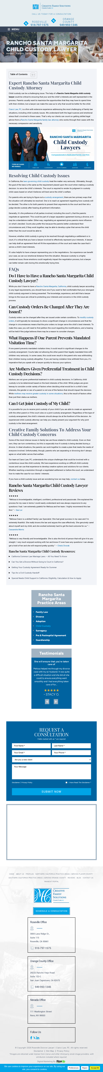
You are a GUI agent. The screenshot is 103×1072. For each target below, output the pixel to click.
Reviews (71, 878)
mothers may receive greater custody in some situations (38, 393)
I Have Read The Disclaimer (80, 782)
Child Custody (43, 626)
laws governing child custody (36, 181)
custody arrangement (54, 197)
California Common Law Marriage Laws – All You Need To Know (39, 556)
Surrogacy (41, 630)
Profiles (30, 874)
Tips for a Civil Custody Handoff (25, 572)
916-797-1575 (39, 25)
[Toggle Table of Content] (31, 75)
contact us (75, 479)
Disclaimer (16, 782)
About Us (20, 874)
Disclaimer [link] (38, 1051)
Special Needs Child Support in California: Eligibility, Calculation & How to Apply (46, 578)
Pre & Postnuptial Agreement (51, 635)
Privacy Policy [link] (63, 1051)
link (37, 1037)
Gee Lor (19, 510)
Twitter (34, 1037)
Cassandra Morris (16, 529)
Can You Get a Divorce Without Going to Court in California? (37, 562)
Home (11, 874)
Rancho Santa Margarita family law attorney (40, 120)
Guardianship (43, 640)
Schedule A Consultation (51, 911)
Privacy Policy (26, 782)
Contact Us (88, 878)
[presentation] (47, 701)
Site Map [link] (50, 1051)
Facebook (31, 1037)
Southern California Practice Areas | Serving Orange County (37, 878)
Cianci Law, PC (15, 109)
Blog (79, 878)
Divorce (40, 616)
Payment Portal (51, 881)
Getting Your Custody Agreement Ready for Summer (34, 567)
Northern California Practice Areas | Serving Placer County (64, 874)
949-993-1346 (69, 25)
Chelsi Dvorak (63, 545)
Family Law (42, 612)
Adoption (40, 621)
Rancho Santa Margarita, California (51, 286)
